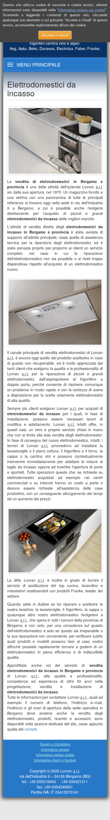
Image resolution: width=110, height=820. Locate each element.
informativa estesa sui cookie (81, 10)
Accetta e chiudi (55, 35)
